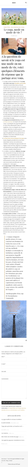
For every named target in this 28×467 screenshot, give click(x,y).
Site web (3, 371)
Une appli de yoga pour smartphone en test (12, 440)
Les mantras (4, 433)
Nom (3, 356)
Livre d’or (3, 460)
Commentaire (4, 379)
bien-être (7, 27)
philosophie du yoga (17, 27)
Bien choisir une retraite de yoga (9, 436)
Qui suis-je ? (4, 458)
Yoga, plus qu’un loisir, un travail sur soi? (11, 426)
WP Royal (18, 464)
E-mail (3, 364)
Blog (7, 460)
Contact (10, 460)
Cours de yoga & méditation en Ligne (16, 458)
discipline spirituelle (20, 83)
